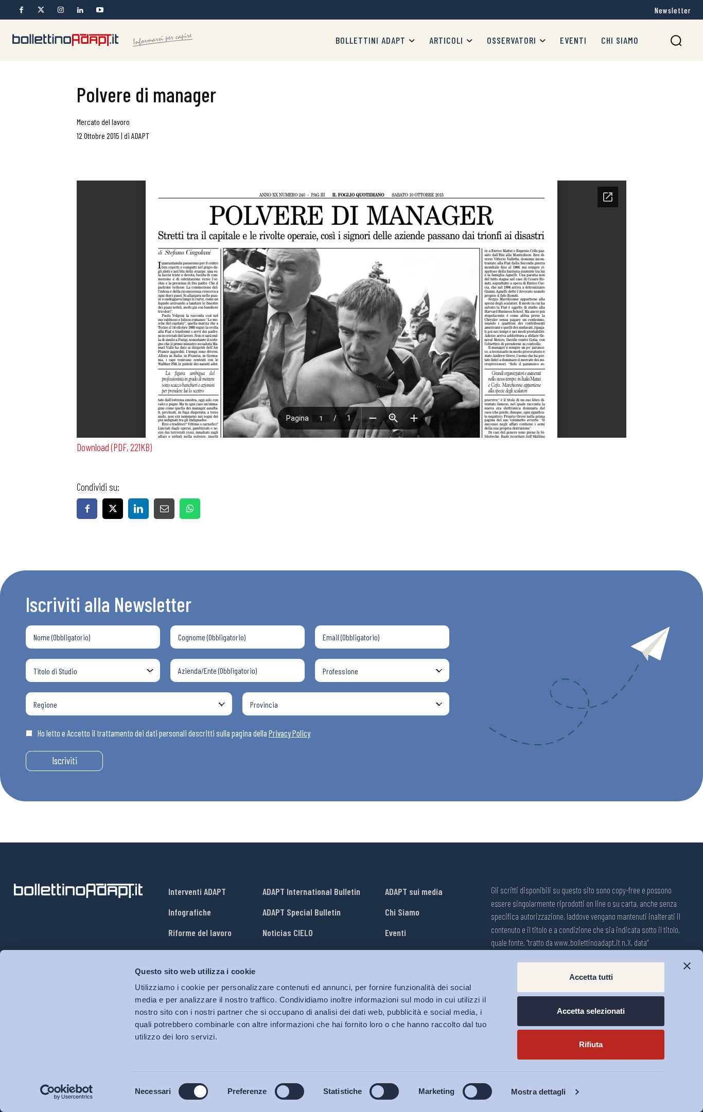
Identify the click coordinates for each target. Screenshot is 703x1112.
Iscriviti (64, 760)
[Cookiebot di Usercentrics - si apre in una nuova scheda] (67, 1092)
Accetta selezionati (591, 1011)
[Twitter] (41, 10)
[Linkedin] (80, 10)
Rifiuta (591, 1044)
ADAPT (140, 135)
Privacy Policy (289, 733)
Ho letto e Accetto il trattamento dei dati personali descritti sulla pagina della (174, 733)
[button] (676, 40)
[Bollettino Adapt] (102, 40)
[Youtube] (100, 10)
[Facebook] (21, 10)
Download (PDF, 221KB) (114, 447)
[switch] (289, 1091)
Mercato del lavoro (103, 122)
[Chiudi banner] (687, 966)
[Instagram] (60, 10)
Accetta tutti (591, 977)
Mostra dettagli (538, 1091)
